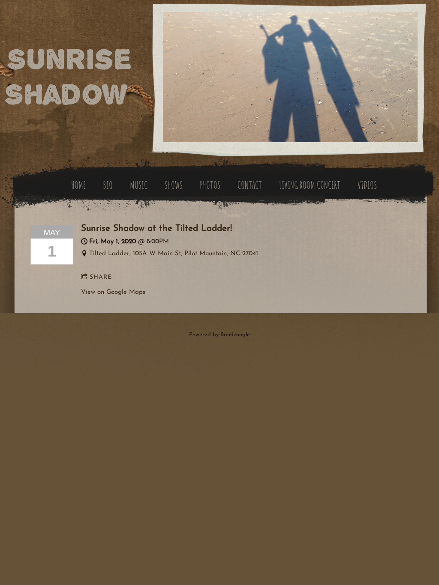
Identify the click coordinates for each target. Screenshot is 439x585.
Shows (174, 185)
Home (78, 185)
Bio (108, 185)
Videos (367, 185)
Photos (210, 185)
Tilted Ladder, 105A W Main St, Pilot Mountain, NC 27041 (173, 254)
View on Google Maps (113, 292)
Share (101, 277)
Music (138, 185)
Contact (250, 185)
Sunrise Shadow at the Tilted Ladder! (156, 228)
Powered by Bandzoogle (219, 334)
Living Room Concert (309, 185)
